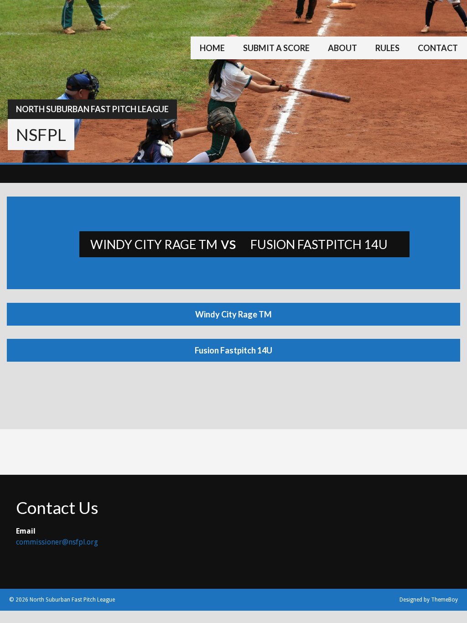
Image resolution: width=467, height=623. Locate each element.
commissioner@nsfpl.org (57, 542)
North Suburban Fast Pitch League (92, 109)
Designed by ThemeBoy (429, 600)
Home (212, 48)
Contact (438, 48)
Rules (387, 48)
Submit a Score (276, 48)
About (342, 48)
